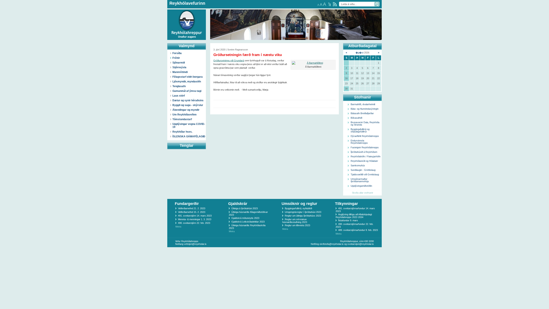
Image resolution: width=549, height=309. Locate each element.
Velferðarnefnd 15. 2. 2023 (191, 212)
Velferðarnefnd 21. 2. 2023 (191, 208)
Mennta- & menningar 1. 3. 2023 (194, 219)
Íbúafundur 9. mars (348, 220)
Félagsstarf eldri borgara (187, 76)
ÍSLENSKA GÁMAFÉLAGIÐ (188, 136)
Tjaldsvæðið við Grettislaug (365, 174)
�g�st (359, 52)
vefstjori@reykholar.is (195, 244)
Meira (178, 226)
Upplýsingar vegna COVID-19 (188, 126)
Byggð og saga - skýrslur (187, 105)
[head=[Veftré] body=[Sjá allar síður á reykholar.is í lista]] (329, 4)
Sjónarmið (178, 62)
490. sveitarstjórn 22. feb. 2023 (194, 223)
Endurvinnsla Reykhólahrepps (359, 141)
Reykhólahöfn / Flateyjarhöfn (365, 156)
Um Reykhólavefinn (184, 114)
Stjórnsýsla (179, 67)
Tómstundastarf (182, 119)
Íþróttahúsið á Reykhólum (364, 152)
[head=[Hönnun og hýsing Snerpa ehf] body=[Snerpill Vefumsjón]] (274, 252)
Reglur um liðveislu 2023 (297, 225)
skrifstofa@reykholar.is (332, 244)
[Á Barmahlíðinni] (313, 63)
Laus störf (178, 95)
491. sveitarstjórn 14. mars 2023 (195, 215)
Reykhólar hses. (182, 131)
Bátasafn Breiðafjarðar (362, 113)
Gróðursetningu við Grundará (228, 60)
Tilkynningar (346, 203)
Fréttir (176, 57)
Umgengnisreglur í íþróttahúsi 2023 (303, 212)
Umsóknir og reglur (299, 203)
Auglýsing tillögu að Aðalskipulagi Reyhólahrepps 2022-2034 (354, 215)
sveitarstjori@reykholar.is (360, 244)
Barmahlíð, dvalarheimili (363, 104)
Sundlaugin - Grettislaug (363, 170)
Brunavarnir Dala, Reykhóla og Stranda (365, 123)
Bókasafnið (356, 118)
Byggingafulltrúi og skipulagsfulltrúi (360, 130)
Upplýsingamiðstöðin (361, 186)
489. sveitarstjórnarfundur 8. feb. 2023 (358, 230)
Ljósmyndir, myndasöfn (186, 81)
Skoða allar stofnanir (362, 192)
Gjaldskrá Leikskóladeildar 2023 (248, 221)
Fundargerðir (187, 203)
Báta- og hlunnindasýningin (365, 109)
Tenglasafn (179, 86)
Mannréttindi (180, 72)
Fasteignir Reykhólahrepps (365, 147)
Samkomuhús (358, 165)
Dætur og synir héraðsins (188, 100)
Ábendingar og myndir (185, 109)
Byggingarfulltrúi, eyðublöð (298, 208)
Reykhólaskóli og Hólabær (364, 161)
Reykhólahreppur (19, 21)
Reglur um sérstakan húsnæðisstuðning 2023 (294, 220)
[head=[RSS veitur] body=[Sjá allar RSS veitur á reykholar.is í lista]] (335, 4)
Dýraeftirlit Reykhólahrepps (365, 136)
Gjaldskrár (237, 203)
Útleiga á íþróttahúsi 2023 (244, 208)
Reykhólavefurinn (187, 3)
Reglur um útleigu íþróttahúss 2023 (303, 215)
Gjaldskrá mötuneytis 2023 (245, 218)
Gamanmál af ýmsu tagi (186, 90)
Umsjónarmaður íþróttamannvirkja (360, 180)
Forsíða (177, 53)
